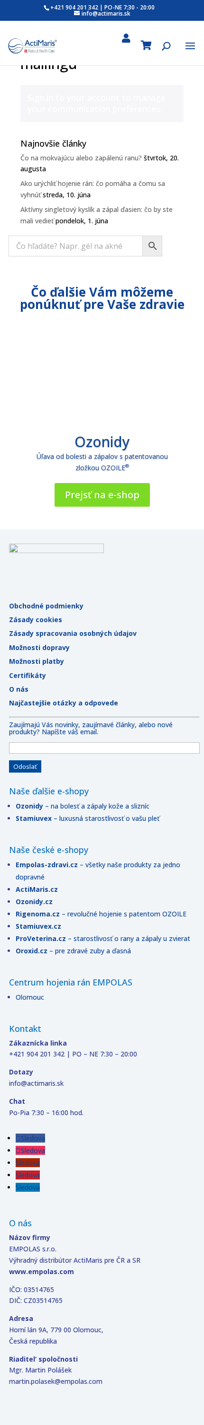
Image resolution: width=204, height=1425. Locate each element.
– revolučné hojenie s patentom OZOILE (124, 913)
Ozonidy (102, 441)
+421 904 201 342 (74, 7)
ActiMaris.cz (37, 889)
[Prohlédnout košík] (146, 47)
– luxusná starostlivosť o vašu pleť (87, 818)
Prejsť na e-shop (102, 494)
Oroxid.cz (31, 950)
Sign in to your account (74, 97)
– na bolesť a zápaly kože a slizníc (82, 805)
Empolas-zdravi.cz (47, 864)
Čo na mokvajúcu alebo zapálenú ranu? (81, 157)
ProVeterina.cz (42, 938)
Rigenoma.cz (39, 913)
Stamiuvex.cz (38, 926)
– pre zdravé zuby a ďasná (89, 950)
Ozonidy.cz (34, 901)
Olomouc (30, 997)
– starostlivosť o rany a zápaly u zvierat (129, 938)
